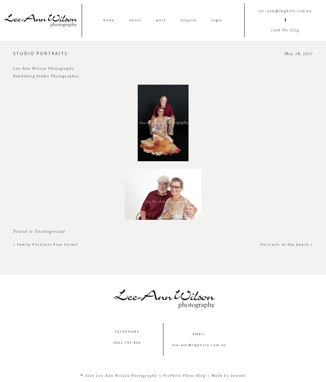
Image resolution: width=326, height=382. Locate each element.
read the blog (285, 30)
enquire (189, 20)
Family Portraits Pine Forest (45, 244)
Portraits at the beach (287, 244)
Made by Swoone (228, 375)
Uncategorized (50, 231)
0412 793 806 (127, 342)
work (161, 20)
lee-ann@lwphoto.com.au (199, 345)
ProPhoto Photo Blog (184, 375)
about (135, 20)
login (216, 20)
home (109, 20)
